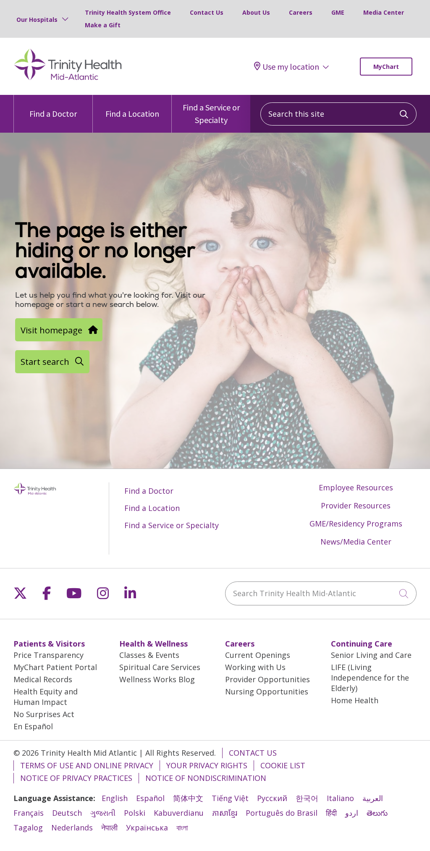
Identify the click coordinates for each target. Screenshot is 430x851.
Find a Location (132, 113)
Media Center (383, 12)
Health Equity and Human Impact (45, 696)
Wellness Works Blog (157, 679)
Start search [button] (45, 361)
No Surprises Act (43, 714)
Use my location (290, 66)
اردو (351, 813)
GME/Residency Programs (355, 523)
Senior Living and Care (371, 655)
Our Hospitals (37, 20)
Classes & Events (149, 655)
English (115, 798)
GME (337, 12)
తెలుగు (377, 813)
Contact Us (206, 12)
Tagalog (28, 827)
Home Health (354, 700)
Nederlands (72, 827)
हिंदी (331, 813)
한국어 (307, 798)
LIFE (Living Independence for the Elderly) (370, 677)
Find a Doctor (53, 113)
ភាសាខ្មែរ (224, 813)
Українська (147, 827)
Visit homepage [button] (51, 330)
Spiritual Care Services (159, 667)
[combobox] (338, 114)
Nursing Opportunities (266, 691)
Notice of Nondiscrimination (205, 778)
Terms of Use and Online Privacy (86, 765)
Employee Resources (356, 487)
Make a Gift (103, 25)
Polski (134, 813)
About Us (256, 12)
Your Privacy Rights (206, 765)
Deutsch (67, 813)
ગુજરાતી (102, 813)
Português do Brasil (281, 813)
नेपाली (109, 827)
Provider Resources (356, 505)
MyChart (386, 67)
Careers (300, 12)
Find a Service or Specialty (211, 113)
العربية (372, 798)
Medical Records (42, 679)
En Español (33, 726)
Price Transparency (48, 655)
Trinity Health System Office (128, 12)
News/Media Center (355, 542)
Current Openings (257, 655)
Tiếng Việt (230, 798)
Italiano (340, 798)
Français (28, 813)
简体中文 (188, 798)
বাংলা (182, 827)
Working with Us (255, 667)
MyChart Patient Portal (55, 667)
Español (150, 798)
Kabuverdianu (179, 813)
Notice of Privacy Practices (76, 778)
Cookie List (282, 765)
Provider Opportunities (267, 679)
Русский (272, 798)
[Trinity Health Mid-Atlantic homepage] (68, 79)
